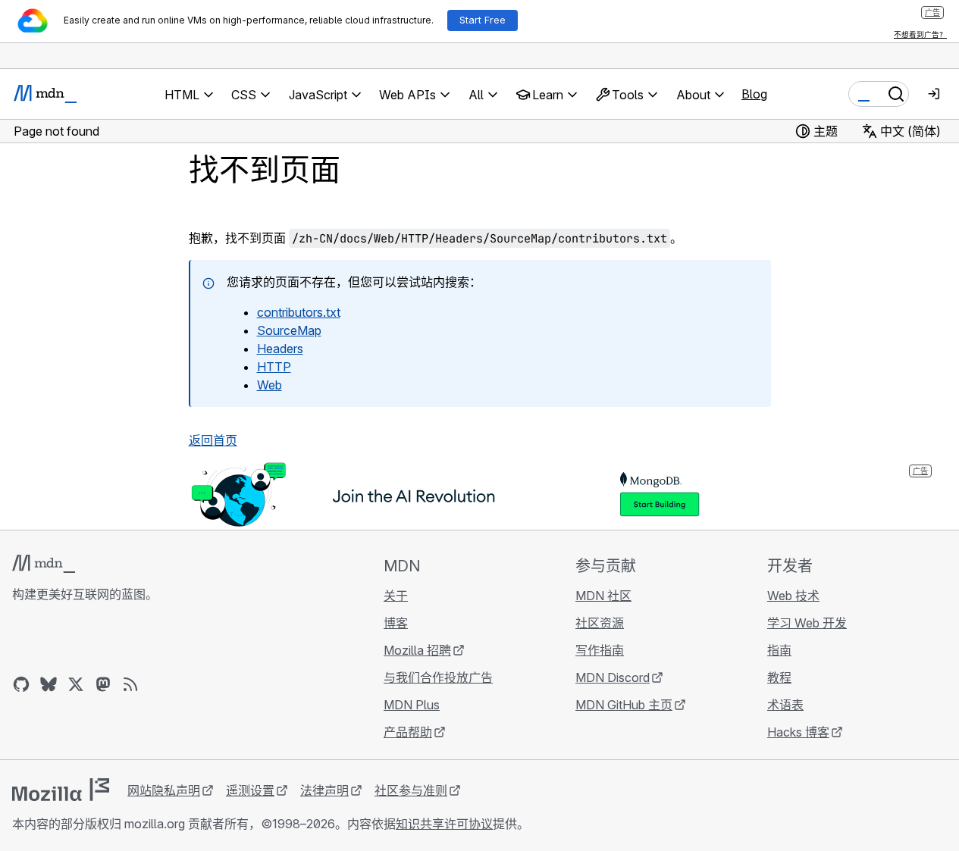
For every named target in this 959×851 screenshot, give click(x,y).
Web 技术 (793, 595)
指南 (779, 650)
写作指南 (599, 650)
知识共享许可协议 (444, 823)
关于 (396, 595)
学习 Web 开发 (807, 622)
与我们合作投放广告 (438, 677)
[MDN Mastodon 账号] (103, 684)
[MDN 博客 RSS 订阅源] (130, 684)
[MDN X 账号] (76, 684)
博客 (396, 622)
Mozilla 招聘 (417, 650)
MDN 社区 (603, 595)
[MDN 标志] (43, 564)
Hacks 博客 (798, 732)
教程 (779, 677)
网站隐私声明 (163, 790)
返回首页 (213, 440)
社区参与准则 (411, 790)
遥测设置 (250, 790)
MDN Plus (412, 704)
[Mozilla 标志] (60, 789)
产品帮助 (408, 732)
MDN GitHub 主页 (623, 704)
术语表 (785, 704)
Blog (754, 94)
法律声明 (324, 790)
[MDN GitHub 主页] (21, 684)
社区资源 (599, 622)
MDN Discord (612, 677)
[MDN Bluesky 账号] (48, 684)
